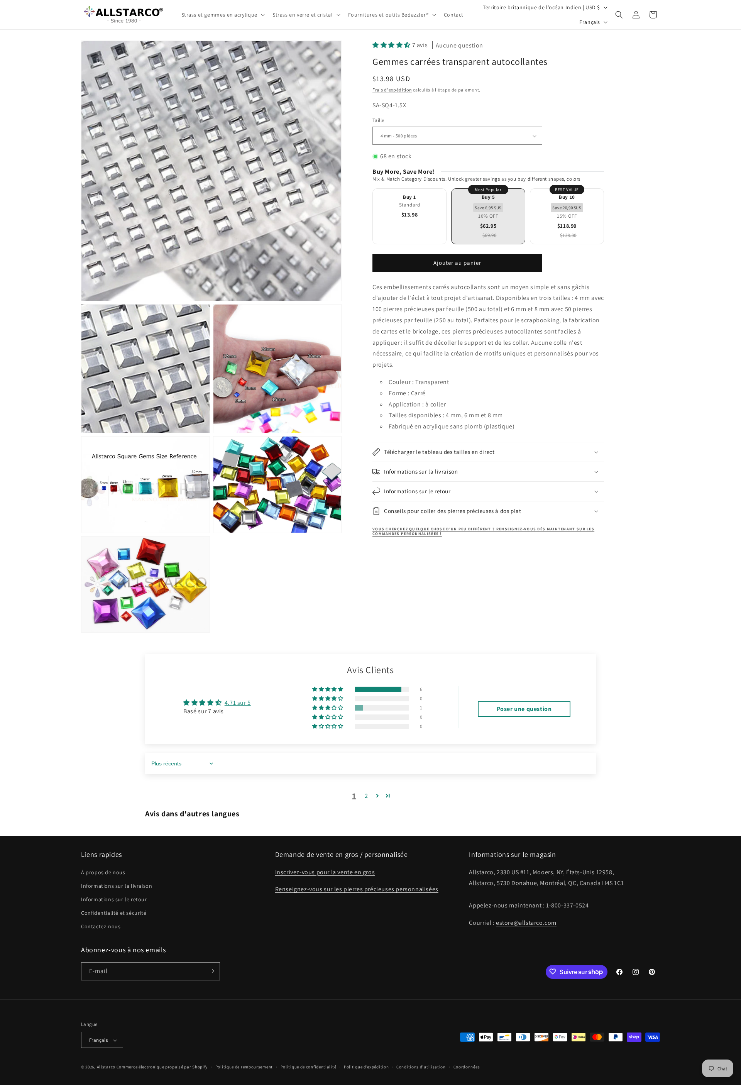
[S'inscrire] (211, 971)
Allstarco (106, 1067)
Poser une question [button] (524, 709)
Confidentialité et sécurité (113, 912)
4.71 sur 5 (238, 703)
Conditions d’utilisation (421, 1067)
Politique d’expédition (366, 1067)
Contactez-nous (100, 926)
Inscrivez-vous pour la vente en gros (325, 872)
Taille (378, 120)
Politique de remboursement (244, 1067)
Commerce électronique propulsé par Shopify (162, 1067)
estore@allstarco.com (526, 923)
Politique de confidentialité (309, 1067)
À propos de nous (103, 872)
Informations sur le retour (114, 899)
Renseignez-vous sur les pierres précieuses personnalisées (356, 889)
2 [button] (366, 796)
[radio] (409, 216)
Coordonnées (466, 1067)
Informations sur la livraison (116, 885)
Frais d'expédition (392, 90)
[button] (222, 15)
